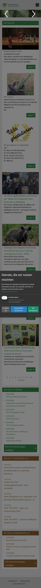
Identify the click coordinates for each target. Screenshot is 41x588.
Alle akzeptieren (33, 309)
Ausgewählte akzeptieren (18, 309)
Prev (6, 14)
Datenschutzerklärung (9, 291)
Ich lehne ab (6, 309)
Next (34, 14)
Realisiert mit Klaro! (33, 314)
